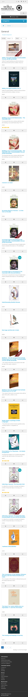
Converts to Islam (7, 182)
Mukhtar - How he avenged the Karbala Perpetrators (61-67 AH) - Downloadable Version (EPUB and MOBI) (14, 359)
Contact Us (3, 667)
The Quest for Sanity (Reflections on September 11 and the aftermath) (12, 606)
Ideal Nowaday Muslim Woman (11, 302)
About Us (3, 658)
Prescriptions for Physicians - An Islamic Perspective (13, 451)
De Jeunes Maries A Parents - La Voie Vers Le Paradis (12, 211)
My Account (3, 683)
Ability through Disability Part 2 (11, 88)
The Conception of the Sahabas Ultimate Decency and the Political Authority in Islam (14, 576)
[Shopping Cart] (23, 1)
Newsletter (3, 688)
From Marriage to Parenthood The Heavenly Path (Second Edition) (12, 272)
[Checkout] (25, 1)
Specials (3, 679)
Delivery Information (5, 660)
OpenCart (9, 694)
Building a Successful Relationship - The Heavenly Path (13, 118)
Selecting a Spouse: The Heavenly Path (13, 484)
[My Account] (19, 1)
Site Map (3, 670)
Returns (3, 669)
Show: (17, 38)
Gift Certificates (4, 676)
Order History (4, 685)
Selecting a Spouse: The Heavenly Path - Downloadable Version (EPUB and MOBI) (13, 516)
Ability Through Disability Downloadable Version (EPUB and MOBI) (14, 58)
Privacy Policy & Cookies (6, 661)
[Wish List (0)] (21, 1)
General (9, 25)
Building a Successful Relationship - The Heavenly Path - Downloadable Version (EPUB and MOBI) (13, 152)
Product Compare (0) (6, 34)
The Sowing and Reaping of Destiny (12, 635)
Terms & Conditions (5, 663)
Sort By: (3, 38)
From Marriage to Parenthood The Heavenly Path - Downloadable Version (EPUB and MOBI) (13, 241)
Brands (2, 675)
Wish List (3, 686)
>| (10, 647)
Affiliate (3, 678)
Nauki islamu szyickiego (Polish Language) (11, 421)
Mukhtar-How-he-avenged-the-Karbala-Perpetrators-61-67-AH (14, 390)
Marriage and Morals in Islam (10, 330)
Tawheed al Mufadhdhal (9, 546)
